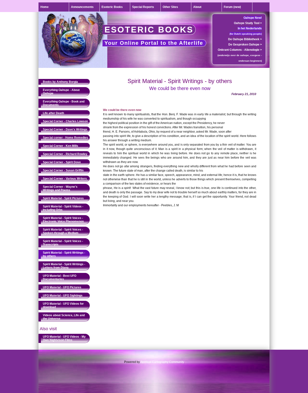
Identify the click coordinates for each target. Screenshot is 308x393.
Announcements (82, 7)
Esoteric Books (112, 7)
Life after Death (53, 113)
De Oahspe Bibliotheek (245, 39)
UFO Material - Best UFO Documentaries (59, 277)
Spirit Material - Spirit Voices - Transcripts (63, 242)
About (197, 7)
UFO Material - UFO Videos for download (63, 305)
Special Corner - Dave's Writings (65, 129)
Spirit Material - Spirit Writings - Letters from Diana (64, 266)
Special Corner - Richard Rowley (65, 154)
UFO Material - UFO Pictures (62, 287)
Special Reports (143, 7)
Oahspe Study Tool (248, 23)
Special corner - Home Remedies (65, 137)
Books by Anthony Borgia (60, 82)
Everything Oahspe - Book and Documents (63, 103)
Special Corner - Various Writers (65, 178)
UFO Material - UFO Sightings (63, 295)
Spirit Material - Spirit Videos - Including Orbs (63, 208)
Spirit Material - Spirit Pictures (63, 198)
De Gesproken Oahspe (245, 44)
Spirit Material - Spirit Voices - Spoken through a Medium (63, 231)
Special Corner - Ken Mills (60, 146)
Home (44, 7)
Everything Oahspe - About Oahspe (61, 91)
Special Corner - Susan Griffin (63, 170)
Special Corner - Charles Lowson (65, 121)
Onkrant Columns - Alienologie (240, 50)
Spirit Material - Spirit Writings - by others (64, 254)
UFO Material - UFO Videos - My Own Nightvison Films (64, 338)
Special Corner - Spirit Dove (62, 162)
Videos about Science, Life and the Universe (64, 317)
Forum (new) (232, 7)
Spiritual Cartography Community (162, 362)
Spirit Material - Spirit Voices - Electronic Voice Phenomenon (63, 219)
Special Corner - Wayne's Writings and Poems (60, 188)
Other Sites (170, 7)
